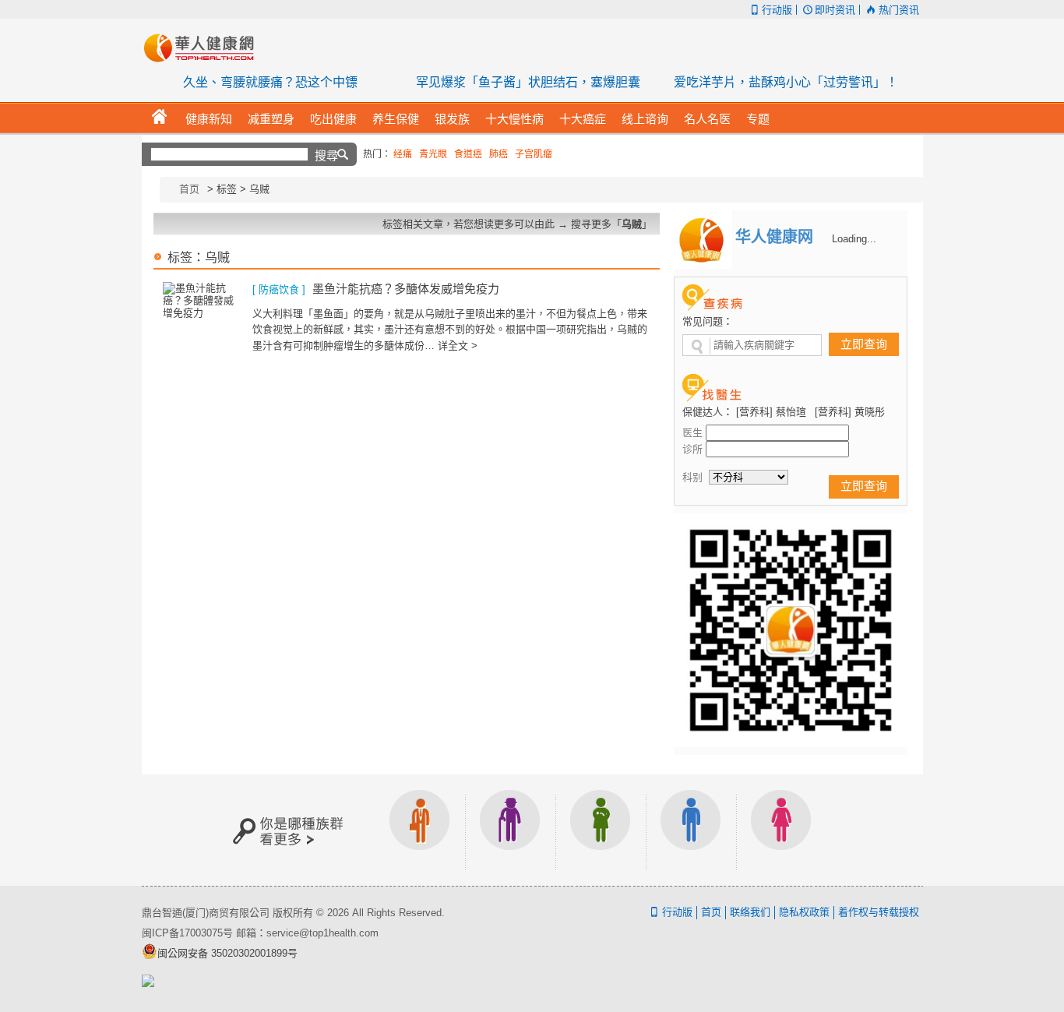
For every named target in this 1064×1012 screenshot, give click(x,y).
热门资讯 (898, 10)
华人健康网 (204, 47)
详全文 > (457, 345)
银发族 (510, 830)
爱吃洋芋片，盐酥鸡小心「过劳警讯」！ (786, 82)
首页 (189, 189)
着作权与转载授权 (878, 912)
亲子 (600, 830)
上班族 (419, 830)
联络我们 (750, 912)
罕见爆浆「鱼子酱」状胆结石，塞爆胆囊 (528, 82)
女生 (781, 830)
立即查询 (863, 344)
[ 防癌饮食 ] (278, 289)
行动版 (777, 10)
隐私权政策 (804, 912)
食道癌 (468, 154)
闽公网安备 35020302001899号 (227, 953)
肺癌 (498, 154)
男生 (691, 830)
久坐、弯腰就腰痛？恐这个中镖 (270, 82)
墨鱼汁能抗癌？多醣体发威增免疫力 (405, 288)
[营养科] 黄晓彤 (850, 412)
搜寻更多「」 (611, 224)
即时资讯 (835, 10)
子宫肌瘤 (533, 154)
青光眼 (433, 154)
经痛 (402, 154)
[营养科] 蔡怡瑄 (771, 412)
